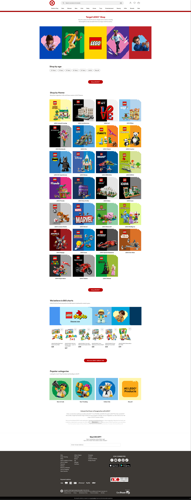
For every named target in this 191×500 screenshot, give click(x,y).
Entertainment (109, 8)
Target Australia (54, 3)
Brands (132, 8)
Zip (75, 460)
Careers (90, 457)
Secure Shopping (64, 469)
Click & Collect (64, 462)
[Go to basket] (139, 3)
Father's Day (54, 8)
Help (61, 455)
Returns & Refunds (65, 467)
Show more (95, 422)
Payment (62, 464)
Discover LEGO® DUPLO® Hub (95, 360)
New (62, 8)
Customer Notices (92, 458)
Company (90, 455)
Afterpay (76, 462)
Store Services (64, 471)
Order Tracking (64, 457)
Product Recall (91, 460)
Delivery (62, 465)
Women (69, 8)
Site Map (102, 492)
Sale (138, 8)
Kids (82, 8)
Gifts (125, 8)
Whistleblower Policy (83, 492)
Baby (87, 8)
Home (94, 8)
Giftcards (76, 457)
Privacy (75, 492)
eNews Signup (77, 455)
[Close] (190, 498)
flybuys (76, 458)
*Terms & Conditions (94, 492)
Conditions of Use (67, 492)
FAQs (61, 458)
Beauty (119, 8)
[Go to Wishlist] (135, 3)
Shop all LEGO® (95, 82)
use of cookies (93, 498)
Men (76, 8)
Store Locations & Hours (66, 460)
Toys (100, 8)
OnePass (76, 464)
